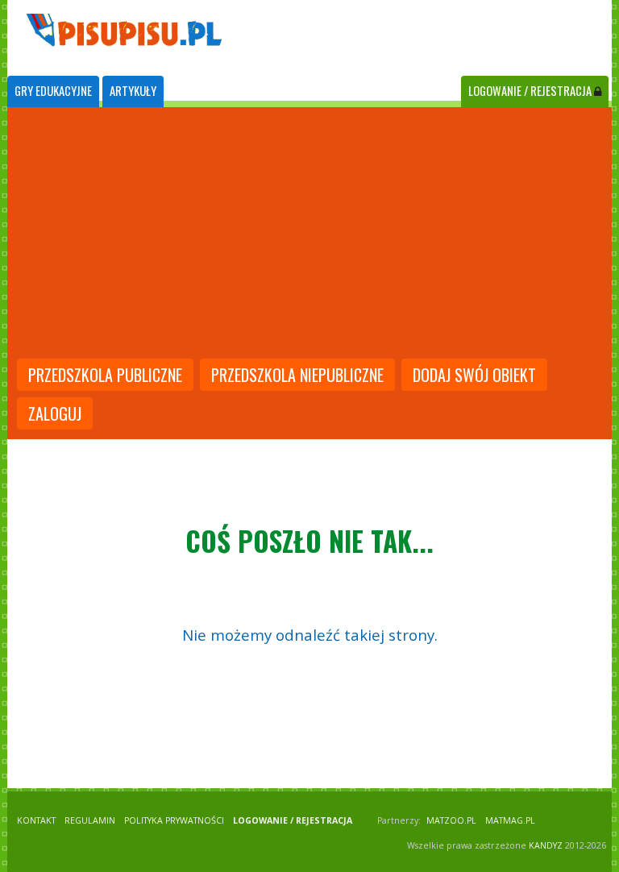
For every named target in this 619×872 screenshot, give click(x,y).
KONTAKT (36, 820)
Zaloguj (54, 413)
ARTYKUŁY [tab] (133, 90)
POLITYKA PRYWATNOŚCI (174, 820)
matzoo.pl (451, 820)
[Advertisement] (309, 234)
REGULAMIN (89, 820)
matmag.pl (510, 820)
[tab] (53, 91)
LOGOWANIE (530, 90)
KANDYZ (546, 845)
